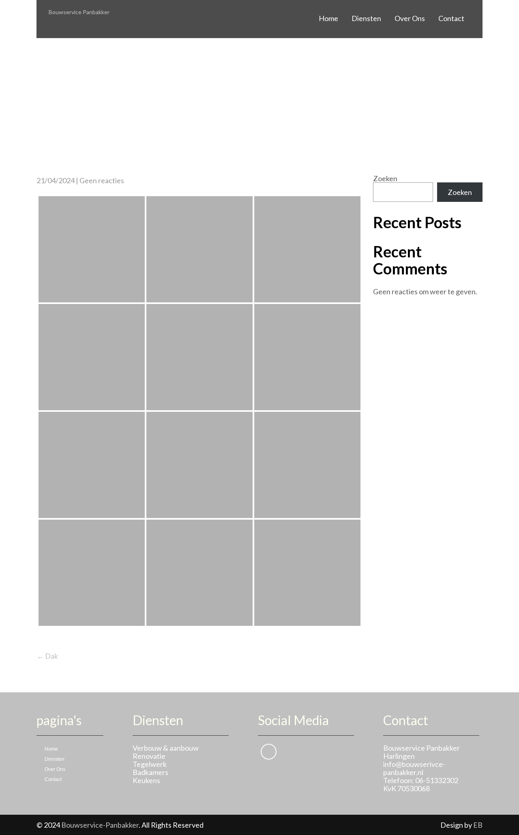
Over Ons (410, 18)
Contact (451, 18)
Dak (47, 655)
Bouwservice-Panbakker (100, 824)
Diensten (366, 18)
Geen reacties (101, 180)
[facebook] (269, 752)
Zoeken (385, 178)
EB (478, 824)
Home (328, 18)
